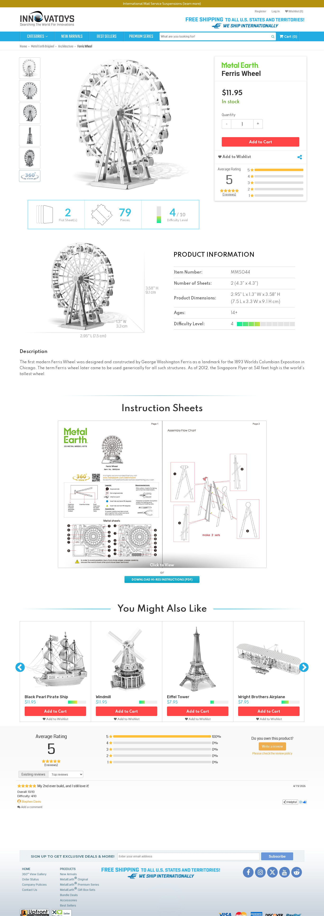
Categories (36, 36)
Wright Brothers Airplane (261, 697)
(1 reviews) (229, 195)
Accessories (68, 900)
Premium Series (141, 36)
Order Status (30, 879)
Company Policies (34, 885)
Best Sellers (106, 36)
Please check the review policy (272, 754)
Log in (276, 11)
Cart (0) (290, 36)
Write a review (272, 746)
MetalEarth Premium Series (79, 884)
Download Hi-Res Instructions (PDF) (162, 579)
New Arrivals (72, 36)
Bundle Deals (69, 895)
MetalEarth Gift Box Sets (77, 889)
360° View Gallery (34, 874)
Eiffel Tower (178, 697)
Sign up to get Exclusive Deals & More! (72, 856)
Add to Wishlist (236, 157)
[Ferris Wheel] (29, 68)
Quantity (229, 115)
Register (260, 11)
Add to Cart (260, 142)
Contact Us (29, 890)
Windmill (103, 697)
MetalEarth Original (74, 879)
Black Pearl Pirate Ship (46, 697)
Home (26, 869)
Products (68, 869)
